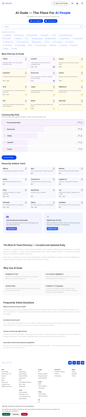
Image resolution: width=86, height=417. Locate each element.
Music (47, 42)
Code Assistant (79, 38)
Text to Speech (58, 42)
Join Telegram (37, 21)
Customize (16, 414)
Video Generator (21, 45)
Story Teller (8, 38)
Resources (5, 382)
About (3, 378)
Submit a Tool (52, 228)
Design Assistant (38, 38)
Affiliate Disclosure (7, 386)
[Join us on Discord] (70, 362)
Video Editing (8, 45)
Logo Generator (65, 38)
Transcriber (70, 42)
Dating (6, 48)
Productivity (64, 45)
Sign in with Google (62, 3)
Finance (54, 45)
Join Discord (52, 21)
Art (28, 38)
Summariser (19, 38)
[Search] (81, 27)
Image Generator (51, 38)
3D (31, 45)
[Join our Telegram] (78, 362)
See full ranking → (9, 157)
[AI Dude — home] (7, 3)
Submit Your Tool (6, 373)
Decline (24, 414)
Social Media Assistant (67, 35)
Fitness (15, 48)
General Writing (33, 35)
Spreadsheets (37, 42)
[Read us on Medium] (82, 362)
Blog (3, 380)
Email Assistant (20, 35)
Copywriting (8, 35)
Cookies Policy (6, 384)
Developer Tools (9, 42)
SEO (55, 35)
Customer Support (42, 45)
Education (74, 45)
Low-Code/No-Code (23, 42)
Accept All (6, 414)
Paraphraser (45, 35)
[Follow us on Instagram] (74, 362)
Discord (4, 376)
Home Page (5, 371)
